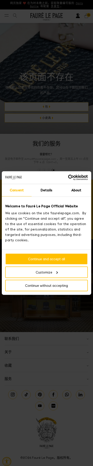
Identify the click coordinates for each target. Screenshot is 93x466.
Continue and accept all (46, 259)
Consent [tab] (17, 190)
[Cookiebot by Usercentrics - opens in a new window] (68, 178)
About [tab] (76, 190)
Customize (44, 272)
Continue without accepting (46, 285)
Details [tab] (46, 190)
